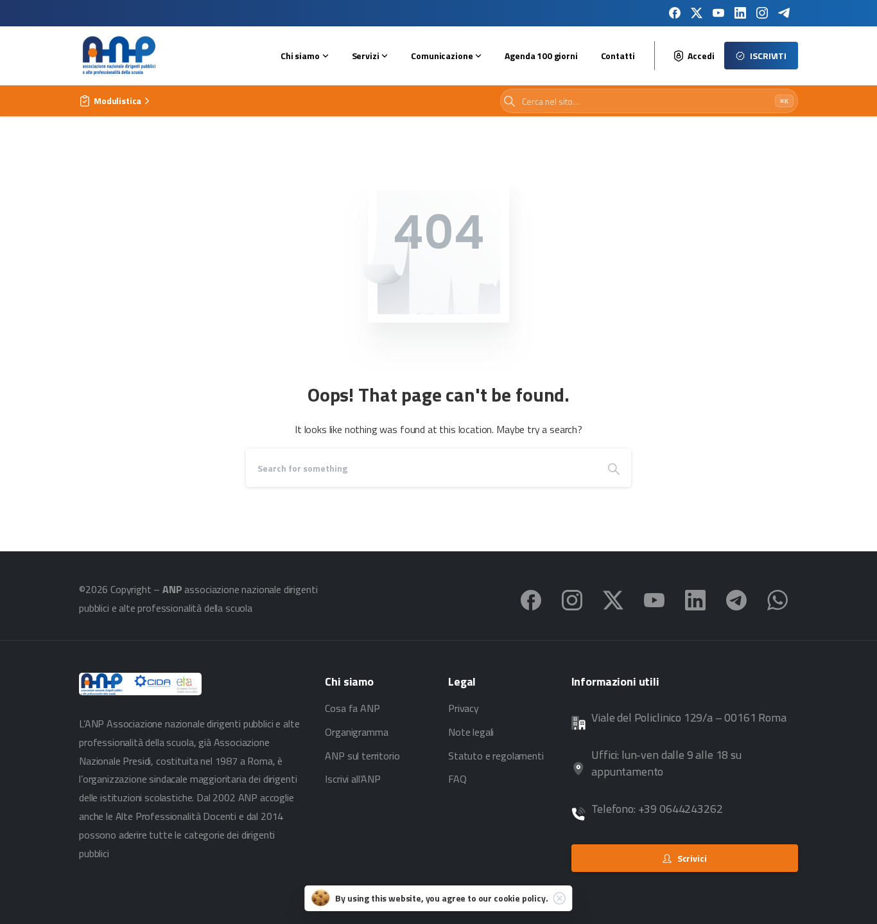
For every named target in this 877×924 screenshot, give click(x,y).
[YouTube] (718, 13)
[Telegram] (784, 13)
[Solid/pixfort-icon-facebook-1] (530, 598)
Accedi (701, 56)
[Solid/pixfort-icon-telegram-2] (736, 598)
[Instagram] (762, 13)
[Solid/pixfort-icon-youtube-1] (654, 598)
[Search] (613, 468)
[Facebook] (675, 13)
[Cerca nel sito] (509, 101)
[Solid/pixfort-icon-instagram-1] (572, 598)
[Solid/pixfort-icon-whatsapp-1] (777, 598)
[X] (697, 13)
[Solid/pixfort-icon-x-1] (613, 598)
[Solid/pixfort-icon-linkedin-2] (695, 598)
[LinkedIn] (740, 13)
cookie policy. (521, 898)
